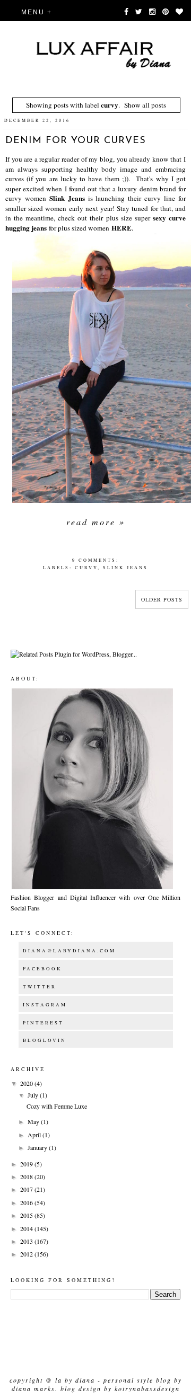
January (38, 1147)
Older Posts (162, 599)
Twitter (39, 987)
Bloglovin (44, 1040)
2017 (27, 1189)
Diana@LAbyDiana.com (69, 951)
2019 (27, 1164)
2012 (27, 1254)
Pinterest (43, 1023)
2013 (27, 1241)
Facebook (42, 969)
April (35, 1134)
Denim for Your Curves (75, 141)
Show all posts (145, 105)
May (34, 1121)
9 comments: (95, 560)
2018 (27, 1176)
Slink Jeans (67, 198)
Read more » (95, 521)
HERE (121, 228)
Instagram (45, 1005)
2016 (27, 1202)
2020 (27, 1083)
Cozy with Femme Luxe (57, 1106)
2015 (27, 1215)
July (34, 1095)
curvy (86, 567)
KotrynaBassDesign (147, 1388)
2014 (27, 1228)
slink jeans (125, 567)
